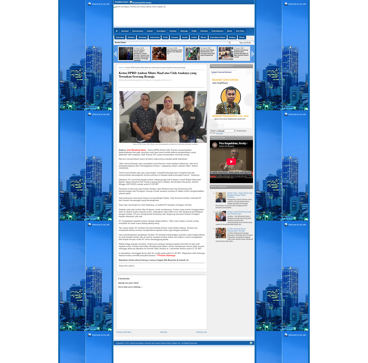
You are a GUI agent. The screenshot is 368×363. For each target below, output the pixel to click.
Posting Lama (201, 332)
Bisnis (242, 37)
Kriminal (172, 31)
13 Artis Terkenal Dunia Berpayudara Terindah (236, 230)
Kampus (174, 37)
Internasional (137, 31)
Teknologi (142, 37)
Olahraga (184, 31)
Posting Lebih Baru (123, 332)
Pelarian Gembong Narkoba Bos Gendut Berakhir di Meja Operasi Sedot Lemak (241, 53)
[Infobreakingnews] (251, 344)
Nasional (125, 31)
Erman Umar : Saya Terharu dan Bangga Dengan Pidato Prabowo (240, 195)
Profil (165, 37)
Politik (194, 31)
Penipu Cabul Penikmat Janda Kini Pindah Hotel (239, 213)
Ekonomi (204, 31)
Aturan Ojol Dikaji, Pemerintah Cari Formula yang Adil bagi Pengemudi (207, 52)
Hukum (150, 31)
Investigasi (161, 31)
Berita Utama (120, 43)
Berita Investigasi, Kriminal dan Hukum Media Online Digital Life (155, 343)
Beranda (163, 332)
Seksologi (120, 37)
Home (121, 67)
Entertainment (217, 31)
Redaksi (131, 37)
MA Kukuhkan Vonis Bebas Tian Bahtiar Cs (174, 51)
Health (184, 37)
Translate (219, 134)
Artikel (194, 37)
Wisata (203, 37)
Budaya (232, 37)
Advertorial (154, 37)
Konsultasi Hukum (217, 37)
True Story (240, 31)
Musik (229, 31)
